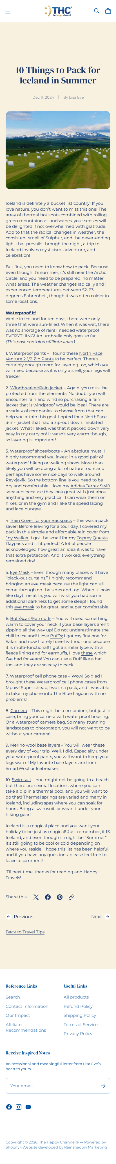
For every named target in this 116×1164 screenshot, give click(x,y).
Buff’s (56, 635)
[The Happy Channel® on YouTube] (28, 1107)
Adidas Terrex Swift (90, 485)
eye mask (24, 607)
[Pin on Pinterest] (60, 897)
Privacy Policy (78, 1033)
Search (13, 997)
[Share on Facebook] (48, 897)
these (87, 653)
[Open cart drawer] (108, 11)
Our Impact (18, 1015)
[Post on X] (36, 897)
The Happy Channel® (59, 1142)
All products (76, 997)
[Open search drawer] (96, 11)
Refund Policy (78, 1006)
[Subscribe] (103, 1085)
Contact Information (27, 1006)
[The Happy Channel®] (58, 11)
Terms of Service (81, 1024)
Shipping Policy (80, 1015)
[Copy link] (71, 897)
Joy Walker (17, 537)
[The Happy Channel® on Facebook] (9, 1107)
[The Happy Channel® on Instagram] (18, 1107)
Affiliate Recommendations (26, 1027)
